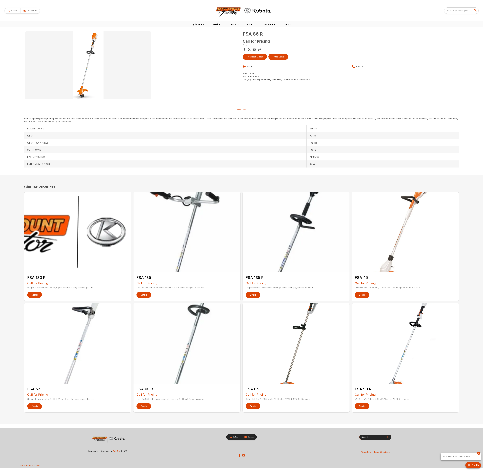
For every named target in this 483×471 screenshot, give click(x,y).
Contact (288, 24)
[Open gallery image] (88, 65)
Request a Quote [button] (255, 56)
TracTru (116, 451)
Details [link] (34, 295)
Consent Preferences (30, 465)
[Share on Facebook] (244, 49)
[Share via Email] (254, 49)
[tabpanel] (132, 65)
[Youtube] (243, 455)
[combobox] (461, 11)
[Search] (388, 437)
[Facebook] (239, 455)
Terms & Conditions (382, 452)
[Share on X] (249, 49)
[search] (475, 10)
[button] (12, 10)
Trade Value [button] (278, 56)
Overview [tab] (241, 109)
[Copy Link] (259, 49)
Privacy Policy (366, 452)
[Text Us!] (473, 465)
